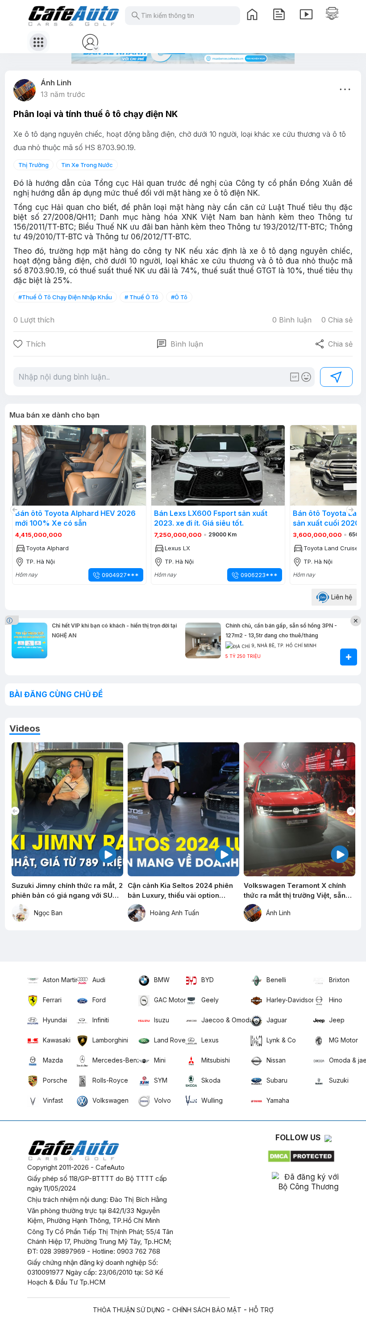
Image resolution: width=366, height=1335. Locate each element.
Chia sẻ (333, 344)
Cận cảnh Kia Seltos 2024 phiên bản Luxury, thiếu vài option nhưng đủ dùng (180, 890)
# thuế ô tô (141, 297)
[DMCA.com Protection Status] (302, 1154)
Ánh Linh (56, 82)
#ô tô (179, 297)
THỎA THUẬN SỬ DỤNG (129, 1310)
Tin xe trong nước (87, 164)
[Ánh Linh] (24, 90)
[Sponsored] (13, 619)
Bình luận (179, 344)
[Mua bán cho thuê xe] (332, 13)
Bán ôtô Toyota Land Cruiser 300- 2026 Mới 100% (73, 518)
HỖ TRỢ (261, 1310)
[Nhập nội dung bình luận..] (153, 377)
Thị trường (33, 164)
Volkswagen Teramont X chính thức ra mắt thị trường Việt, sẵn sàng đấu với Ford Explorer (295, 890)
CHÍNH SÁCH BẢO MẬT (206, 1310)
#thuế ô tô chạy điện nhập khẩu (65, 297)
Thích (36, 343)
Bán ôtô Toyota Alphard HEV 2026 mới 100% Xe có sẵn (212, 518)
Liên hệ (340, 597)
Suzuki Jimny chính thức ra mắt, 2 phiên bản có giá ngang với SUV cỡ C (67, 890)
